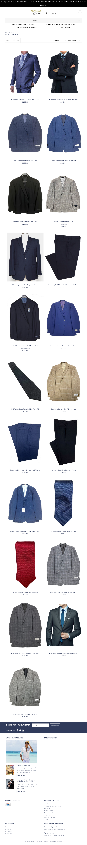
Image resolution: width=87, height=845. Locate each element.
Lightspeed (59, 841)
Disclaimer (47, 808)
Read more (21, 775)
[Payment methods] (8, 804)
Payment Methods (49, 812)
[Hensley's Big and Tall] (50, 12)
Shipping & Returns (50, 815)
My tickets (8, 831)
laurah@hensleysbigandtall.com (55, 835)
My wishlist (8, 833)
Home (7, 32)
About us (47, 803)
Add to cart (25, 95)
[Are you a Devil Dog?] (10, 769)
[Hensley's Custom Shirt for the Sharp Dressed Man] (10, 784)
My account (8, 827)
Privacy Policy (48, 810)
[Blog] (21, 759)
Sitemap (46, 819)
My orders (8, 829)
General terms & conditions (52, 806)
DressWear (13, 32)
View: (8, 40)
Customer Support (49, 817)
